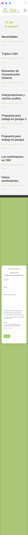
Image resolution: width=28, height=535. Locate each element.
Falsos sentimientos (10, 179)
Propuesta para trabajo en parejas (13, 137)
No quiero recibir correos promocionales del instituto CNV (14, 317)
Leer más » (4, 45)
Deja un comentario (7, 41)
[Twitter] (10, 3)
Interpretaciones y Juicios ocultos (13, 96)
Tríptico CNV (10, 53)
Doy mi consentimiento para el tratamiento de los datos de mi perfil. (12, 325)
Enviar (7, 336)
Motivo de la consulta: (10, 294)
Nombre (6, 279)
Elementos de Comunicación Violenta (11, 74)
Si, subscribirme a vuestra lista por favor (14, 315)
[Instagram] (2, 3)
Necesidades (10, 36)
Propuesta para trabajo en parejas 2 (14, 117)
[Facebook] (6, 3)
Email (5, 287)
